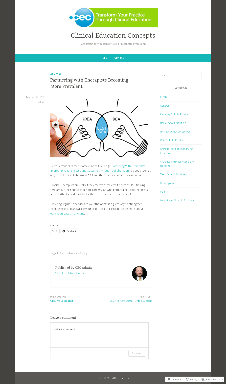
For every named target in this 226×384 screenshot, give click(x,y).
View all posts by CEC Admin (70, 273)
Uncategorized (168, 183)
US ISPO (164, 191)
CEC (105, 57)
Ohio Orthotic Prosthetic (173, 140)
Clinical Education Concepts (113, 36)
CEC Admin (39, 102)
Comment (137, 353)
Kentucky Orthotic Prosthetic (175, 114)
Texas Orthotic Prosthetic (173, 174)
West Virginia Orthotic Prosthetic (177, 200)
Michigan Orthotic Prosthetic (175, 131)
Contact (120, 57)
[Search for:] (181, 75)
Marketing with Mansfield (173, 122)
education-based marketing (67, 213)
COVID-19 (165, 97)
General (56, 74)
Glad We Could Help (62, 298)
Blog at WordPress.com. (113, 378)
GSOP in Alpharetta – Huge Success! (131, 298)
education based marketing (72, 253)
